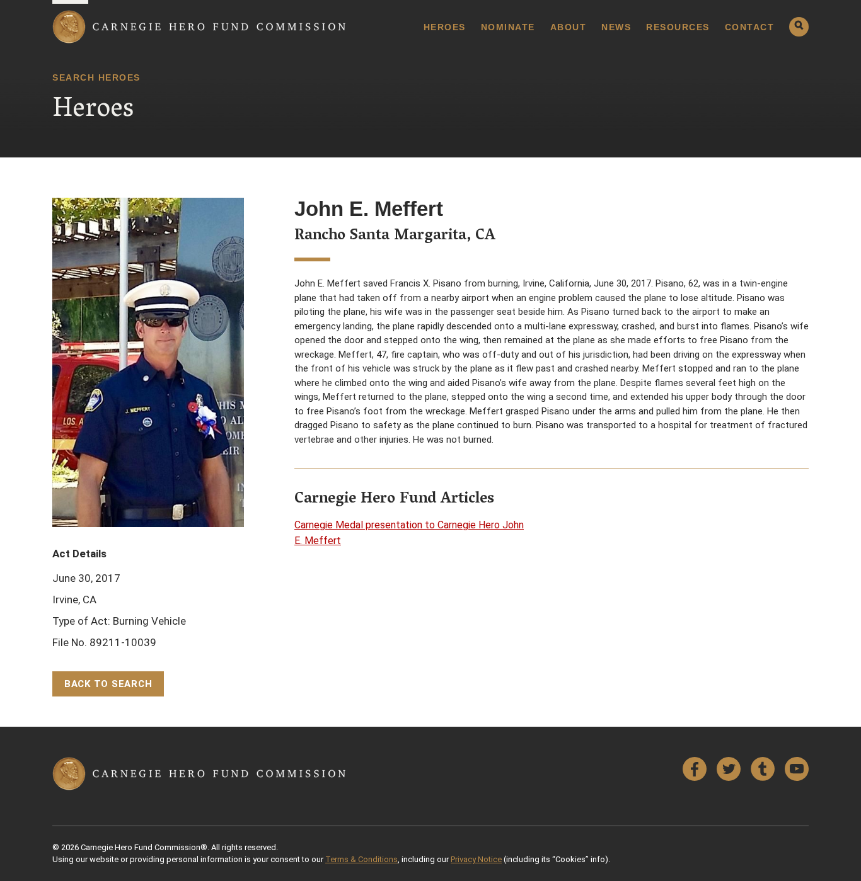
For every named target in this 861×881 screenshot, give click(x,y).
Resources (678, 27)
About (568, 27)
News (616, 27)
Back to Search (108, 684)
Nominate (508, 27)
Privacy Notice (476, 859)
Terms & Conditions (361, 859)
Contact (750, 27)
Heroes (445, 27)
